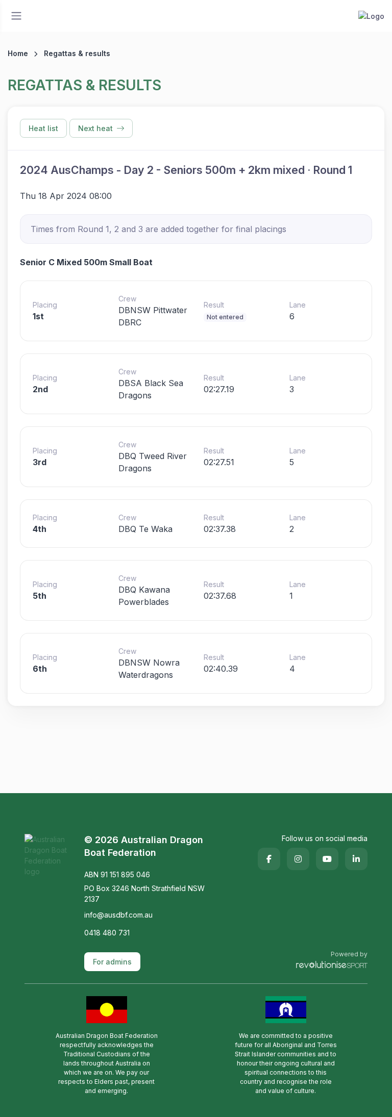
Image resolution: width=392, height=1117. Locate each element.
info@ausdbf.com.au (118, 914)
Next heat (95, 128)
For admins (112, 961)
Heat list (43, 128)
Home (18, 53)
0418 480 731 (107, 932)
